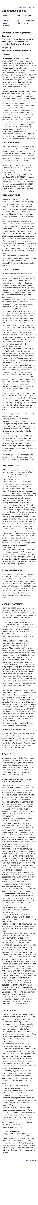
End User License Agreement (7, 23)
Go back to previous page (27, 8)
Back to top (30, 1160)
